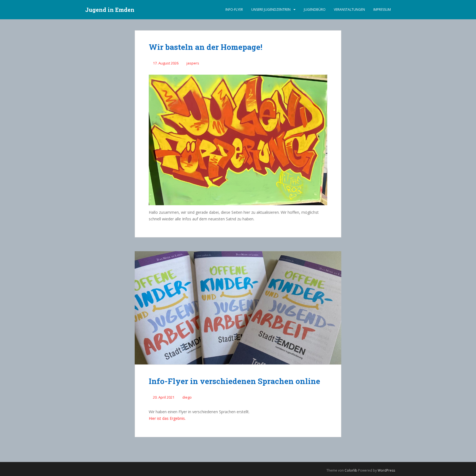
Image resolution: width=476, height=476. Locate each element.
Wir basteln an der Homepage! (205, 47)
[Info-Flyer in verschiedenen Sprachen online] (238, 307)
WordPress (386, 470)
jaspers (192, 63)
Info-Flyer (234, 9)
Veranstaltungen (349, 9)
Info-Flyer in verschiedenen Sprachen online (234, 381)
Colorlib (351, 470)
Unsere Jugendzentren (271, 9)
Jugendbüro (315, 9)
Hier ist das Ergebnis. (167, 418)
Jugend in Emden (109, 9)
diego (187, 397)
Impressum (382, 9)
